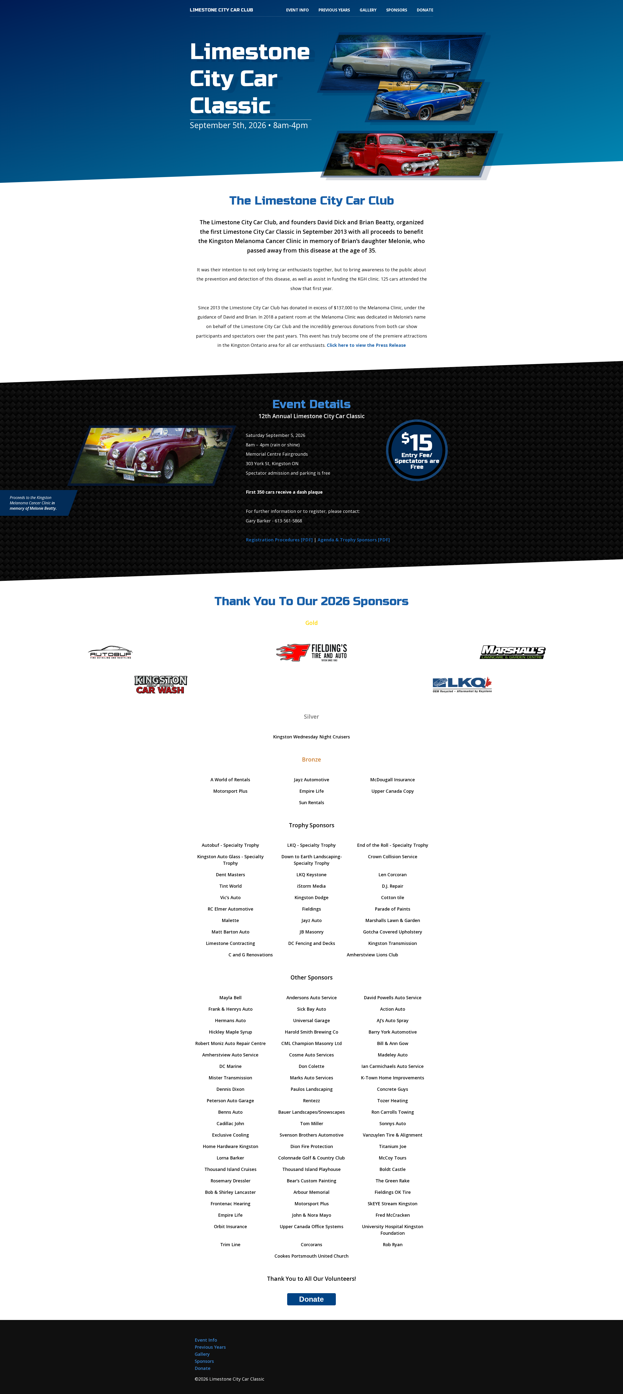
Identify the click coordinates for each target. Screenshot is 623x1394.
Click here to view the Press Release (366, 345)
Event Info (297, 10)
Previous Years (334, 10)
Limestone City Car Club (221, 10)
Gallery (368, 10)
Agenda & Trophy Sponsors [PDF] (354, 540)
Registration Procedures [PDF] (279, 540)
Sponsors (396, 10)
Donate (425, 10)
